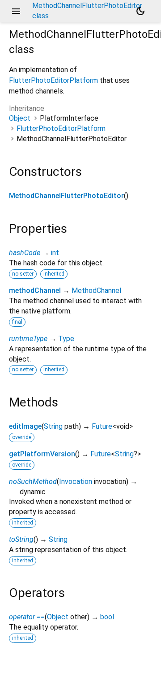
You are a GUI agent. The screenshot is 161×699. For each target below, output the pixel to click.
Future (102, 426)
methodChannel (35, 290)
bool (107, 617)
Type (66, 338)
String (53, 426)
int (55, 252)
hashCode (24, 252)
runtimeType (28, 338)
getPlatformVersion (42, 454)
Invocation (75, 481)
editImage (25, 426)
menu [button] (16, 11)
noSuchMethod (33, 481)
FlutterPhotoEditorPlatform (53, 80)
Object (19, 118)
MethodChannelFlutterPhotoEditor (66, 195)
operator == (27, 617)
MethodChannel (96, 290)
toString (21, 539)
